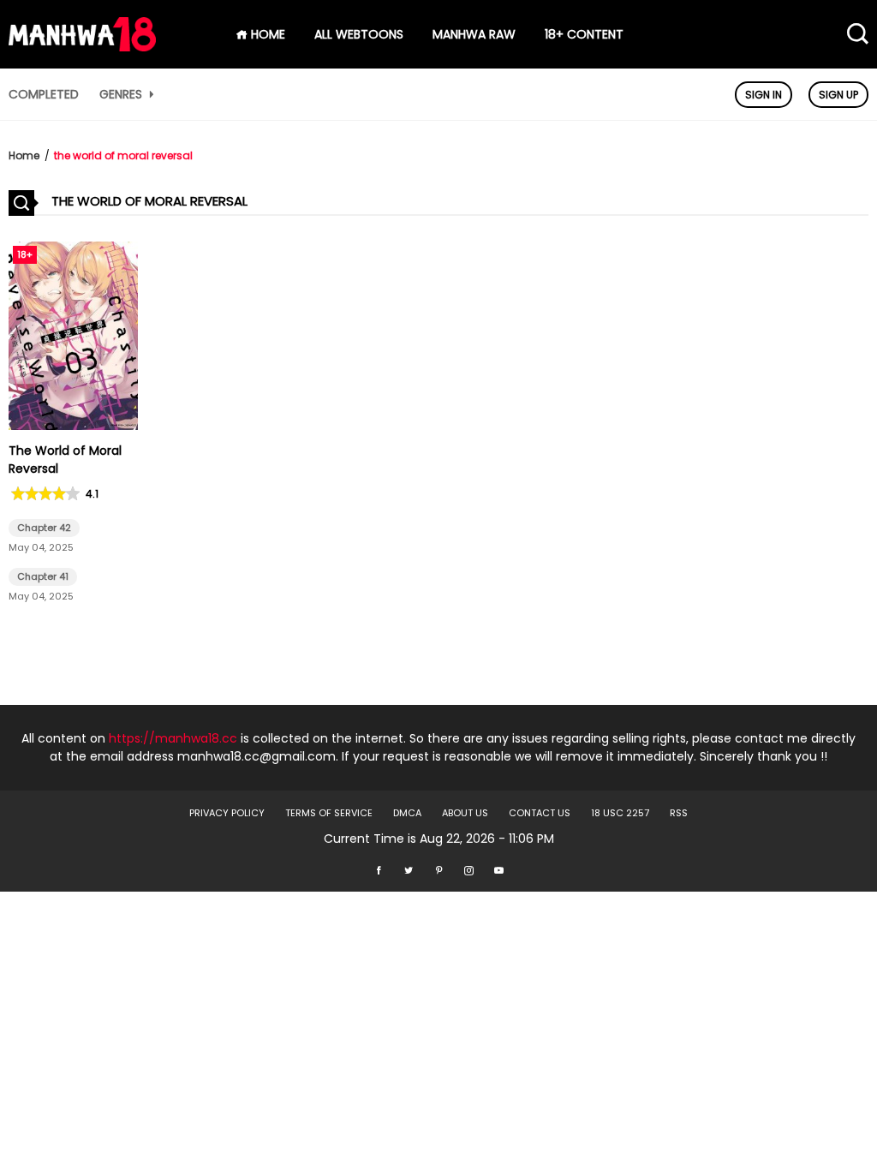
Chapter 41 (43, 576)
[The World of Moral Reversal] (73, 425)
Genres (122, 94)
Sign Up (838, 94)
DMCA (407, 813)
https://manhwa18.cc (173, 738)
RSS (679, 813)
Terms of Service (329, 813)
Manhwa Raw (474, 34)
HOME (266, 34)
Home (24, 155)
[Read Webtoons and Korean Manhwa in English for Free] (82, 47)
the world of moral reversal (123, 155)
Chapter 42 (44, 527)
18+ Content (584, 34)
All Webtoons (358, 34)
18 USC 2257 (620, 813)
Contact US (539, 813)
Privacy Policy (227, 813)
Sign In (763, 94)
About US (465, 813)
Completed (44, 94)
